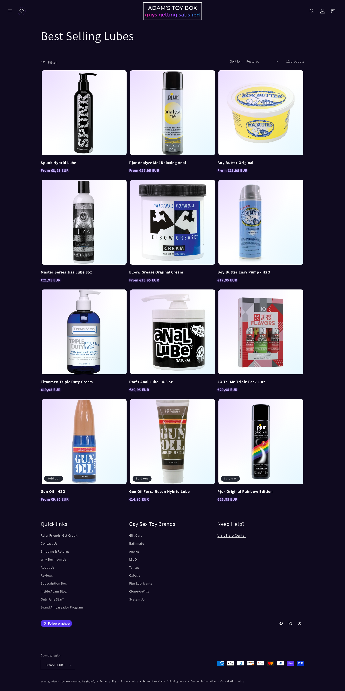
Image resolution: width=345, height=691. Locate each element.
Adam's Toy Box (60, 681)
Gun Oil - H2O (53, 491)
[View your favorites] (22, 11)
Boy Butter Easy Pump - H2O (243, 272)
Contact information (203, 681)
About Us (48, 567)
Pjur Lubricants (140, 583)
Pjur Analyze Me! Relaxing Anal (157, 162)
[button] (10, 11)
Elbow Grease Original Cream (156, 272)
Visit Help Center (231, 535)
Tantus (134, 567)
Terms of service (152, 681)
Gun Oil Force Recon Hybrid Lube (159, 491)
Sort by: (236, 61)
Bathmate (136, 543)
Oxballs (134, 575)
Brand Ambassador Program (62, 607)
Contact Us (49, 543)
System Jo (137, 599)
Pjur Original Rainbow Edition (245, 491)
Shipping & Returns (55, 551)
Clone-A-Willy (139, 591)
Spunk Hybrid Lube (58, 162)
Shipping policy (176, 681)
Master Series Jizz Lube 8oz (66, 272)
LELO (133, 559)
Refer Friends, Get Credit (59, 535)
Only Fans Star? (52, 599)
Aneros (134, 551)
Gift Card (136, 535)
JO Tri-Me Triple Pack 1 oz (241, 381)
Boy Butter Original (235, 162)
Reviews (47, 575)
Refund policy (108, 681)
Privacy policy (129, 681)
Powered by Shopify (83, 681)
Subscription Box (54, 583)
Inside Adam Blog (54, 591)
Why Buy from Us (53, 559)
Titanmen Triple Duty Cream (67, 381)
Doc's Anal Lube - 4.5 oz (151, 381)
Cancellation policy (232, 681)
